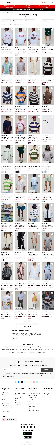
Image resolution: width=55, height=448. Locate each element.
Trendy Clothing (36, 347)
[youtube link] (31, 427)
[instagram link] (21, 427)
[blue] (15, 55)
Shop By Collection (11, 12)
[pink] (17, 113)
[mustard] (29, 318)
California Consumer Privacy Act (34, 410)
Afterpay (4, 395)
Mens (6, 12)
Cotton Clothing (47, 347)
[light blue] (3, 172)
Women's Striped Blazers (28, 352)
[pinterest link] (24, 427)
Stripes (18, 12)
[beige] (15, 201)
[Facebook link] (27, 427)
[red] (44, 84)
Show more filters (18, 24)
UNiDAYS (4, 401)
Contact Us (18, 404)
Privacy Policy (32, 391)
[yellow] (17, 55)
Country (4, 416)
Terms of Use (32, 397)
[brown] (42, 172)
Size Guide (5, 392)
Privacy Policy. (10, 376)
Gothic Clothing (26, 347)
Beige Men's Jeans (41, 352)
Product (31, 399)
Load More (27, 326)
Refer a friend (45, 397)
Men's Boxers (5, 349)
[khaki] (15, 172)
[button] (42, 2)
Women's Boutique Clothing (18, 349)
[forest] (17, 289)
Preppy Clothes (7, 347)
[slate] (19, 172)
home (2, 12)
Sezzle (4, 399)
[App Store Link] (27, 435)
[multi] (46, 141)
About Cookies (33, 395)
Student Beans (6, 403)
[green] (2, 172)
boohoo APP (5, 411)
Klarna (4, 397)
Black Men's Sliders (14, 352)
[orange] (15, 113)
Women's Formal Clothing (34, 349)
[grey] (3, 201)
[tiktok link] (34, 427)
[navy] (17, 143)
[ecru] (2, 260)
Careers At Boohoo (47, 391)
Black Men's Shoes (48, 349)
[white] (42, 141)
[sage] (5, 230)
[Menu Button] (2, 2)
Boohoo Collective (7, 405)
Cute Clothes (17, 347)
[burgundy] (30, 143)
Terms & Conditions (34, 393)
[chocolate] (17, 172)
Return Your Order (20, 391)
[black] (42, 84)
